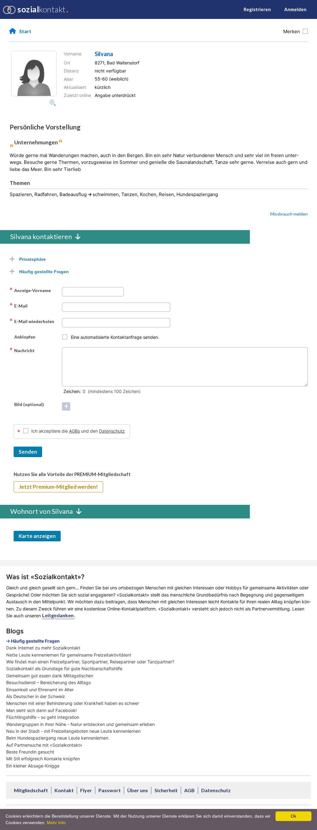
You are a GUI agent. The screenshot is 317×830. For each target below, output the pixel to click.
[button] (34, 73)
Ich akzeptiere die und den (78, 431)
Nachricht (22, 350)
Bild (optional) (26, 404)
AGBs (74, 431)
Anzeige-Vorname (30, 290)
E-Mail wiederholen (31, 321)
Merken (292, 31)
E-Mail (18, 305)
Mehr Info (56, 822)
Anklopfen (22, 336)
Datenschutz (112, 431)
